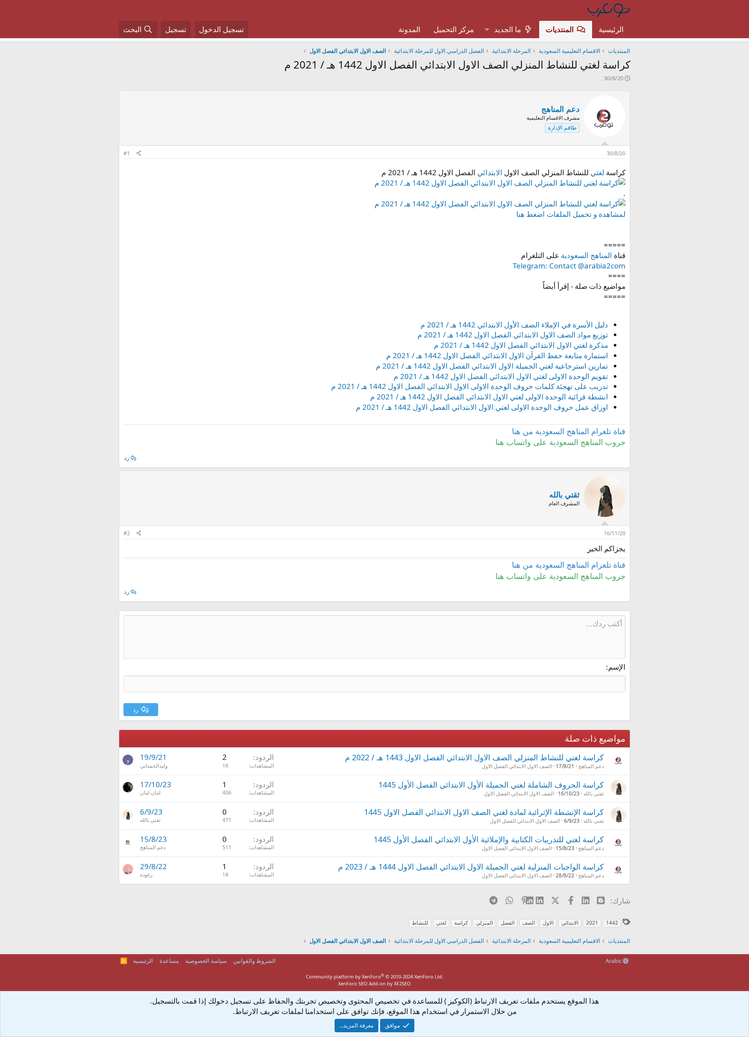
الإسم (616, 667)
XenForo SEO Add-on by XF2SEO (374, 983)
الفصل (508, 922)
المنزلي (484, 922)
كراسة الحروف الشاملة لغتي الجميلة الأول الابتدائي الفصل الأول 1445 (491, 784)
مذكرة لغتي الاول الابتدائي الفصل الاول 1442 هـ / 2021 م (521, 345)
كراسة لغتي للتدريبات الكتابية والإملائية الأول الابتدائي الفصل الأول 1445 (489, 839)
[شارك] (138, 154)
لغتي (597, 172)
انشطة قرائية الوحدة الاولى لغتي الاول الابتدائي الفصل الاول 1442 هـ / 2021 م (489, 397)
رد (126, 457)
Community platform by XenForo (374, 976)
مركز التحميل (453, 29)
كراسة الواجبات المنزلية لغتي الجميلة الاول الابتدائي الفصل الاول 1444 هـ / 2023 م (471, 866)
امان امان (150, 792)
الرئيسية (611, 29)
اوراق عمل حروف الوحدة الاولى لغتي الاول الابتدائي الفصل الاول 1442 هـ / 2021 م (482, 407)
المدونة (409, 29)
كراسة (461, 922)
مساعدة (169, 961)
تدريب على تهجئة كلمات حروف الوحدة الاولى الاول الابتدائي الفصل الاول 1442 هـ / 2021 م (469, 386)
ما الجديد (507, 29)
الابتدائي (489, 172)
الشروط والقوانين (254, 961)
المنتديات (560, 29)
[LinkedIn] (540, 900)
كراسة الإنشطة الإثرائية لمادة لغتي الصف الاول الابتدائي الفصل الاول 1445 (484, 812)
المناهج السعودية (586, 255)
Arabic (614, 961)
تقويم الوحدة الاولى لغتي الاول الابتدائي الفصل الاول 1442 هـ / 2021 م (501, 376)
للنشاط (420, 922)
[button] (486, 29)
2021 (592, 922)
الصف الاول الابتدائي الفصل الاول (517, 766)
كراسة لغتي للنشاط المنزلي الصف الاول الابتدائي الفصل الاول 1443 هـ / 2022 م (474, 757)
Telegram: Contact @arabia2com (569, 266)
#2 (127, 533)
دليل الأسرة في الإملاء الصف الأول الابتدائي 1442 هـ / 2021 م (514, 325)
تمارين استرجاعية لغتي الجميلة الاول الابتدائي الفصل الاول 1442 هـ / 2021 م (492, 366)
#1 (127, 153)
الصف (528, 922)
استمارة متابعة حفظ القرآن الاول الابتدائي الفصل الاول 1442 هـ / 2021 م (497, 355)
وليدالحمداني (154, 765)
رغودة (146, 874)
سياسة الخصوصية (206, 961)
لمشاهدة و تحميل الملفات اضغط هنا (570, 214)
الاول (548, 922)
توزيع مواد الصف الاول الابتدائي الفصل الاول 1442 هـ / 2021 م (512, 335)
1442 (612, 922)
